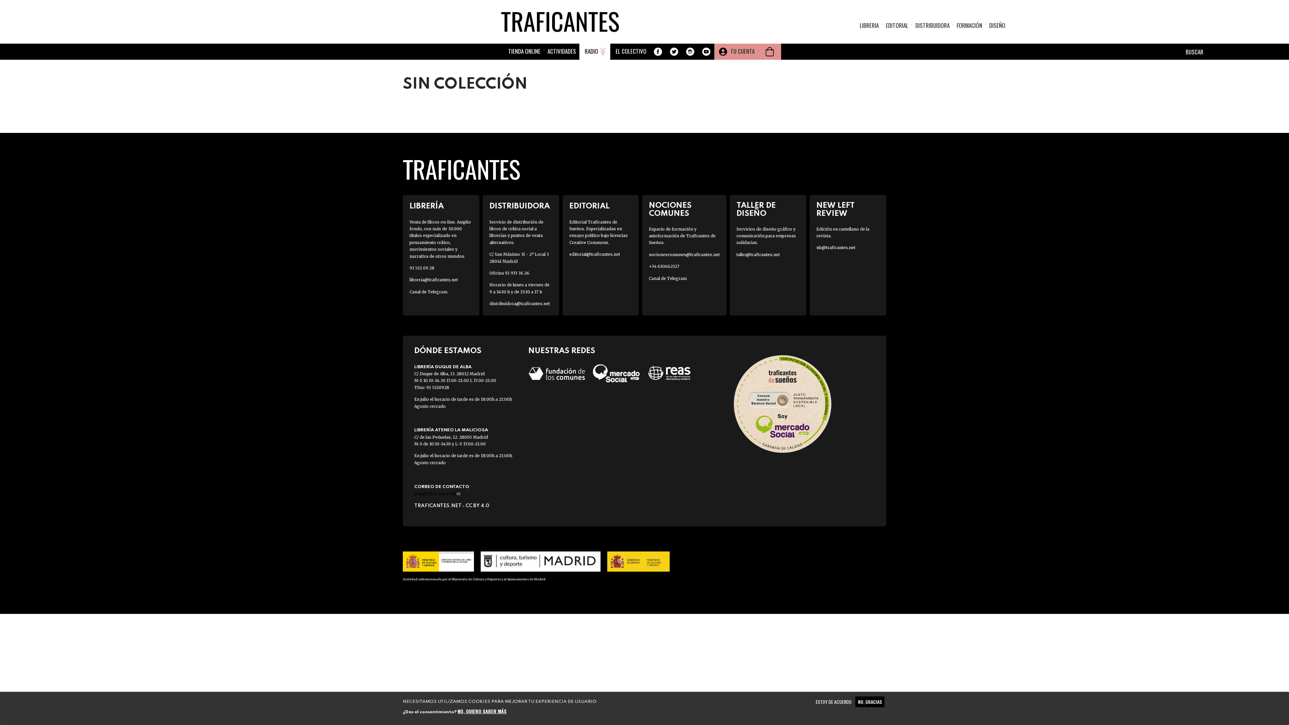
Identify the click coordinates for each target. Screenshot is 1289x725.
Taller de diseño (756, 209)
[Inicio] (562, 22)
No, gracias (870, 701)
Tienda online (524, 51)
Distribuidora (932, 25)
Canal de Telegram (428, 291)
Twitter (674, 51)
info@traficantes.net (437, 493)
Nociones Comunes (670, 209)
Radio (591, 51)
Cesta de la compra (770, 51)
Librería (427, 206)
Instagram (690, 51)
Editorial (897, 25)
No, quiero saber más (482, 710)
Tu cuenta (742, 51)
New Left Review (835, 209)
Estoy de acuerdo (834, 701)
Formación (969, 25)
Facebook (658, 51)
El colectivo (631, 51)
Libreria (869, 25)
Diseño (997, 25)
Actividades (561, 51)
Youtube (706, 51)
